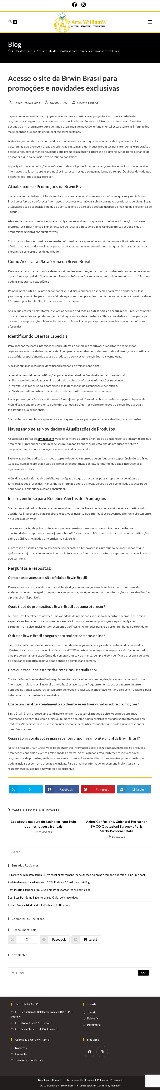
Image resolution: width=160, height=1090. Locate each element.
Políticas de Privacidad (109, 1079)
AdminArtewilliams (27, 102)
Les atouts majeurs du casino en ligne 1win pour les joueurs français (43, 823)
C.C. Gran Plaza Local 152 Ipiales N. (36, 1029)
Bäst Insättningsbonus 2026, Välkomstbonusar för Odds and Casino (49, 889)
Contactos (58, 1079)
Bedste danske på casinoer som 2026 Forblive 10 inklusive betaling (49, 882)
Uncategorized (87, 102)
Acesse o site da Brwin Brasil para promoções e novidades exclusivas (78, 51)
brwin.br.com (46, 438)
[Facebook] (75, 4)
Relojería (92, 1018)
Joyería (91, 1012)
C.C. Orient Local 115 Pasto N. (33, 1023)
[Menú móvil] (150, 22)
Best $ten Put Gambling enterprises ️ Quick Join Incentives (43, 897)
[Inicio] (9, 51)
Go (143, 972)
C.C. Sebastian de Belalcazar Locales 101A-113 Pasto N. (41, 1014)
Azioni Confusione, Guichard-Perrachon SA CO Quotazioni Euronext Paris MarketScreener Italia (116, 826)
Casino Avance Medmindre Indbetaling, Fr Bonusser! (39, 905)
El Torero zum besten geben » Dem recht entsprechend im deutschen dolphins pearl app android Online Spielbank (77, 874)
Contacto (21, 1054)
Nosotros (21, 1048)
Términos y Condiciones (29, 1060)
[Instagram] (83, 4)
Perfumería (94, 1024)
